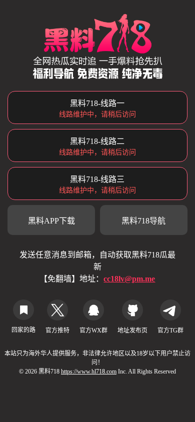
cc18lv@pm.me (129, 278)
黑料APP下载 (51, 220)
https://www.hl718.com (88, 371)
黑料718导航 (144, 220)
